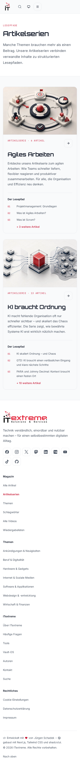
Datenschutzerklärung (16, 708)
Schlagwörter (11, 512)
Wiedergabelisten (13, 530)
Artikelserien (11, 494)
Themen (8, 503)
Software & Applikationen (18, 586)
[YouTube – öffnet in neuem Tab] (65, 452)
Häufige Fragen (12, 634)
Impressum (9, 717)
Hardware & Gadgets (15, 568)
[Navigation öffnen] (37, 7)
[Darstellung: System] (29, 7)
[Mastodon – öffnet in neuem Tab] (36, 452)
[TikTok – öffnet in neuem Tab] (7, 462)
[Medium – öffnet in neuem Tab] (55, 452)
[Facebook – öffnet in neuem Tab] (7, 452)
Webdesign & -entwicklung (19, 595)
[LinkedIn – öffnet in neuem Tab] (46, 452)
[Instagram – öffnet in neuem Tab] (17, 452)
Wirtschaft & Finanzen (16, 604)
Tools (6, 643)
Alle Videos (10, 521)
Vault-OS (8, 652)
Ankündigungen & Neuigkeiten (21, 550)
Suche (7, 678)
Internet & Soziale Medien (18, 577)
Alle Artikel (9, 485)
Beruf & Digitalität (13, 559)
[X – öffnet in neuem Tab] (26, 452)
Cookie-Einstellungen (15, 699)
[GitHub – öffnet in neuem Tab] (17, 462)
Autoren (8, 661)
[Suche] (20, 7)
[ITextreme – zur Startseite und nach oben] (7, 6)
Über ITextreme (12, 625)
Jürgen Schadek (44, 737)
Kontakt (7, 669)
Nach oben (9, 756)
